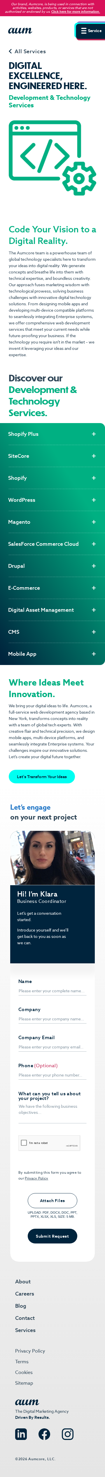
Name (25, 981)
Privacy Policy (36, 1178)
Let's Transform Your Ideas (42, 776)
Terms (22, 1362)
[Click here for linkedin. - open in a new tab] (21, 1431)
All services (30, 51)
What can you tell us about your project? (49, 1096)
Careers (24, 1293)
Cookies (24, 1372)
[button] (89, 30)
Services (25, 1330)
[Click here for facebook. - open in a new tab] (44, 1431)
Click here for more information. (75, 12)
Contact (25, 1318)
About (23, 1281)
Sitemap (24, 1383)
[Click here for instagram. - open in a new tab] (68, 1431)
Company (29, 1009)
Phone (25, 1065)
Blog (20, 1306)
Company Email (36, 1037)
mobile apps (69, 303)
